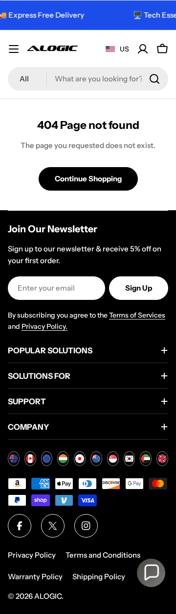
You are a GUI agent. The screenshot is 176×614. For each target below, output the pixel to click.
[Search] (154, 79)
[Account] (143, 49)
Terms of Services (137, 315)
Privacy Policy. (44, 326)
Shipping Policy (98, 576)
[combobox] (88, 79)
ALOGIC (48, 596)
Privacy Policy (32, 555)
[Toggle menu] (14, 49)
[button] (151, 573)
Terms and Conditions (103, 555)
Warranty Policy (35, 576)
